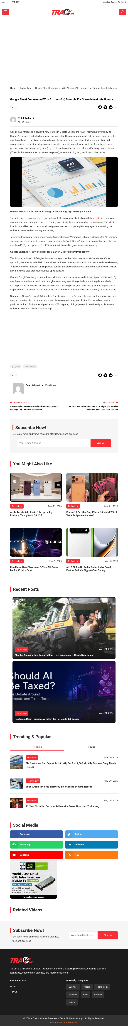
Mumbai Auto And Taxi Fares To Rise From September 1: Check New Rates (54, 655)
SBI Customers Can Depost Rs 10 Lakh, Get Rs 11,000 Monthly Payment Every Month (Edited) (71, 765)
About (5, 2)
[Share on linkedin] (111, 107)
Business (31, 757)
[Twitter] (91, 834)
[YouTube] (36, 855)
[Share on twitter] (105, 107)
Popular (91, 747)
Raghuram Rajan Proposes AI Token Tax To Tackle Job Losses (47, 719)
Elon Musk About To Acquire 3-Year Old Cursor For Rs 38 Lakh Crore (34, 569)
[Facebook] (36, 834)
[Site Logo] (63, 12)
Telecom (73, 994)
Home (13, 88)
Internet (98, 994)
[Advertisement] (64, 42)
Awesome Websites (67, 1022)
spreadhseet (30, 366)
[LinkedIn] (91, 845)
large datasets (97, 218)
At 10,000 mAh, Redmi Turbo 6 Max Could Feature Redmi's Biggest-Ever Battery (88, 569)
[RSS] (91, 855)
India (85, 994)
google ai (16, 366)
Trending (37, 747)
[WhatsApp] (36, 845)
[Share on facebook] (100, 107)
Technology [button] (25, 88)
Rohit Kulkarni (26, 118)
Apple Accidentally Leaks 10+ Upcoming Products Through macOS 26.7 (31, 514)
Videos (72, 1002)
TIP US (15, 2)
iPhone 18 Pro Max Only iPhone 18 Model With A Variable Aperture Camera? (91, 514)
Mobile (87, 987)
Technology (33, 781)
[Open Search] (122, 12)
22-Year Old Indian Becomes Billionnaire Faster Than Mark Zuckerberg (62, 806)
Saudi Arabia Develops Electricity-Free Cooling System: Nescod (59, 786)
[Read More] (36, 487)
